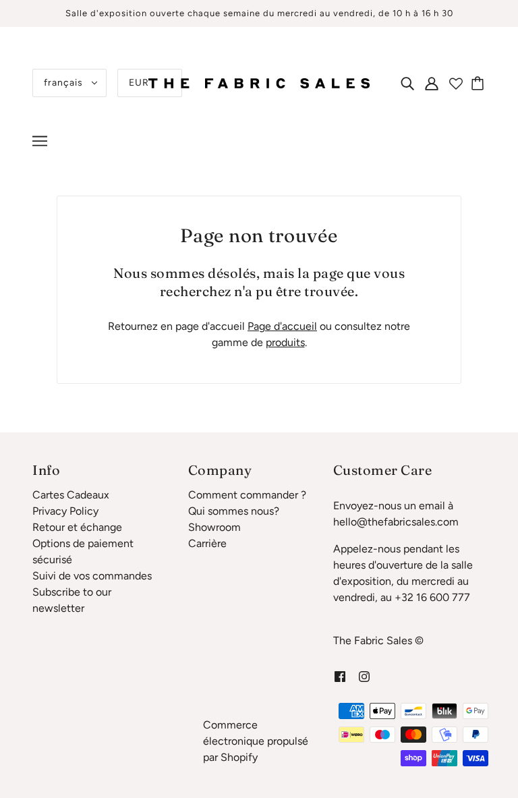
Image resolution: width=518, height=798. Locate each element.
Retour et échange (77, 527)
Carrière (207, 543)
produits (285, 342)
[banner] (259, 82)
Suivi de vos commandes (92, 575)
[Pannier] (479, 82)
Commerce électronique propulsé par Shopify (255, 741)
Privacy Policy (65, 511)
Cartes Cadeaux (70, 494)
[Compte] (432, 82)
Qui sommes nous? (233, 511)
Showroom (214, 527)
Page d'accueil (282, 326)
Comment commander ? (247, 494)
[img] (407, 82)
